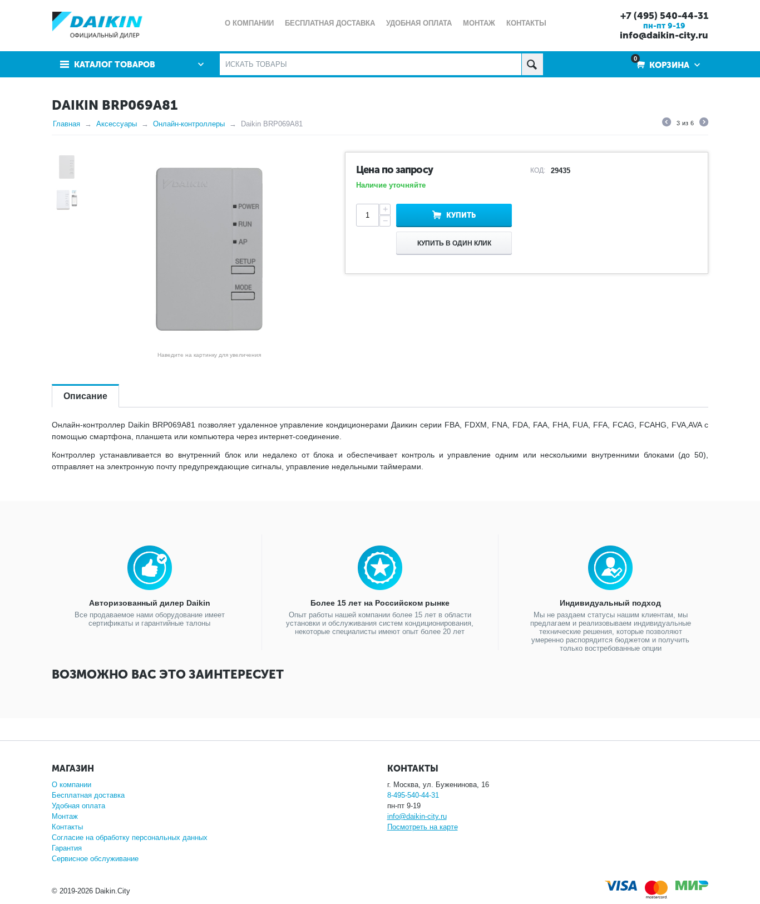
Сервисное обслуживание (95, 858)
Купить (461, 215)
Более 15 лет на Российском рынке (380, 602)
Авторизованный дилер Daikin (149, 602)
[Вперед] (703, 123)
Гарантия (67, 848)
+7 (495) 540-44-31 (664, 15)
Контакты (67, 827)
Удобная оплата (78, 806)
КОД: (537, 170)
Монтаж (65, 816)
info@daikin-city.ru (664, 35)
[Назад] (666, 123)
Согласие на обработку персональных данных (130, 837)
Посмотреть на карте (422, 827)
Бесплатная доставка (88, 795)
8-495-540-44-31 (413, 795)
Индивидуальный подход (610, 602)
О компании (71, 784)
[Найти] (532, 64)
